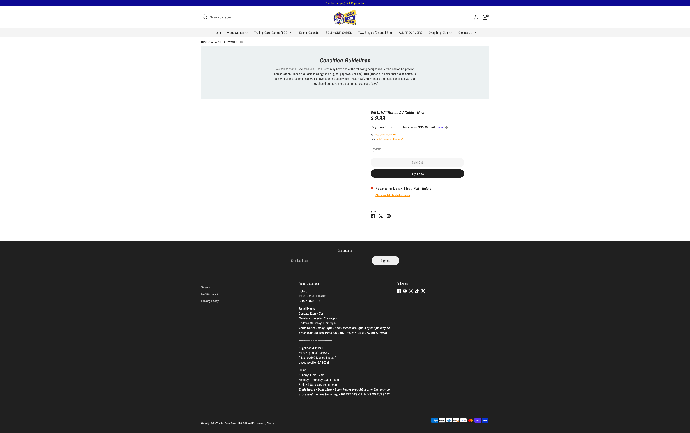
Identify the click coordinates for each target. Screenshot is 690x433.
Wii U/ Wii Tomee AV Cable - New (227, 41)
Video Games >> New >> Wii (390, 139)
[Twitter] (423, 291)
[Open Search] (204, 16)
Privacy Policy (210, 301)
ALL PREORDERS (410, 32)
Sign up (385, 260)
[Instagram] (411, 291)
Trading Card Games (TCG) (271, 32)
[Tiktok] (417, 291)
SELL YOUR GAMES (339, 32)
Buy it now (417, 174)
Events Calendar (309, 32)
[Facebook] (399, 291)
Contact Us (465, 32)
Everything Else (438, 32)
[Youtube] (405, 291)
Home (217, 32)
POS (245, 423)
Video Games (236, 32)
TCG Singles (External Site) (375, 32)
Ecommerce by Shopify (263, 423)
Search (205, 287)
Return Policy (209, 294)
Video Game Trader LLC (385, 134)
